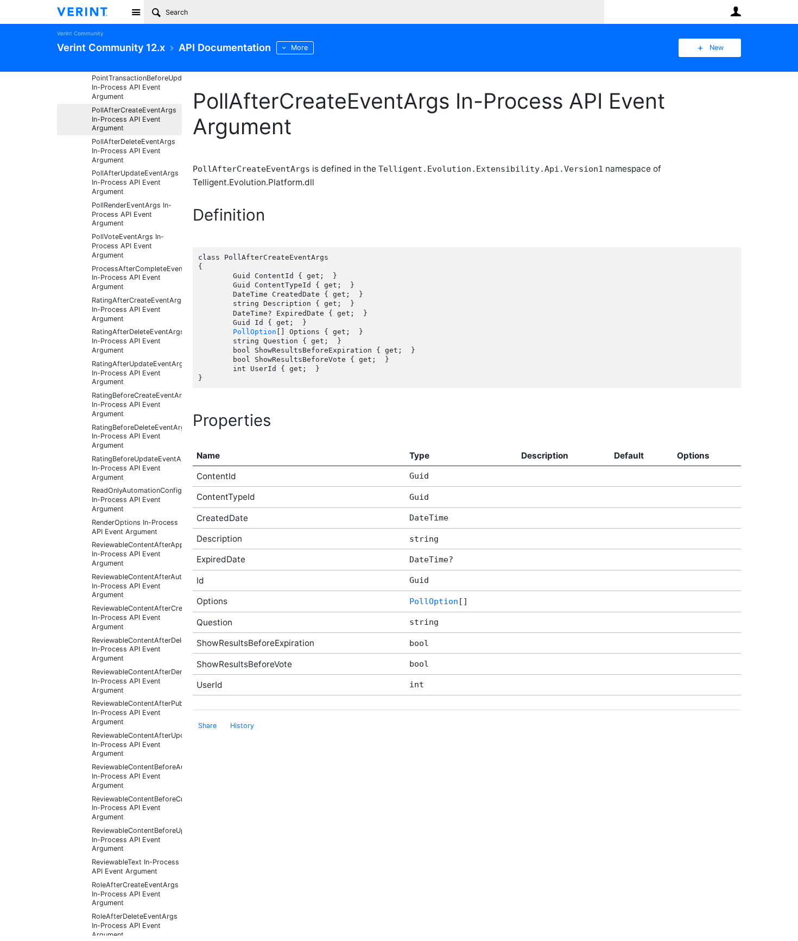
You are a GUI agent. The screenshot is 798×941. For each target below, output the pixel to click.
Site (136, 12)
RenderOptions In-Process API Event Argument (135, 527)
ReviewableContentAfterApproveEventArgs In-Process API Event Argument (137, 554)
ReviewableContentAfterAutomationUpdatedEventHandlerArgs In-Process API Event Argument (137, 586)
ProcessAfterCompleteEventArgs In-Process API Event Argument (137, 278)
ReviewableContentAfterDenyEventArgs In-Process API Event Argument (137, 681)
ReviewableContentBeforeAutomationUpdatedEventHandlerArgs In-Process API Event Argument (137, 776)
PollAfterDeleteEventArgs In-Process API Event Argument (133, 150)
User (735, 11)
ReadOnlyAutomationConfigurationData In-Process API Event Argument (137, 499)
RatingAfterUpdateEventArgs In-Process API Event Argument (137, 373)
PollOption (254, 332)
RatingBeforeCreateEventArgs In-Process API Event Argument (137, 404)
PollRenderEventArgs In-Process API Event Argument (132, 214)
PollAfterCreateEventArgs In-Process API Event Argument (134, 119)
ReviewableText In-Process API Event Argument (135, 866)
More (299, 47)
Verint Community (80, 33)
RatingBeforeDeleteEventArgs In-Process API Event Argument (137, 436)
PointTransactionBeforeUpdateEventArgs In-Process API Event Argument (137, 87)
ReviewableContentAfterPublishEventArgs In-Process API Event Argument (137, 712)
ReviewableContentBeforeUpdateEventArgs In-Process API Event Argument (137, 839)
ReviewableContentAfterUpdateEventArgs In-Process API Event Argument (137, 744)
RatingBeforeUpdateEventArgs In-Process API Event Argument (137, 468)
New (717, 47)
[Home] (91, 12)
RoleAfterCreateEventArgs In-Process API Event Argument (135, 894)
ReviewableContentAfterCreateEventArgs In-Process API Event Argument (137, 617)
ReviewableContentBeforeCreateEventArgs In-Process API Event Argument (137, 808)
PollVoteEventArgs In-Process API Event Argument (128, 246)
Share (207, 726)
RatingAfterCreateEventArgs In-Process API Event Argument (137, 309)
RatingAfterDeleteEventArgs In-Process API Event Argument (137, 341)
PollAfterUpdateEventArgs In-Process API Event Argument (135, 182)
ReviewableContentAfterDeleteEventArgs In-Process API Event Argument (137, 649)
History (242, 726)
